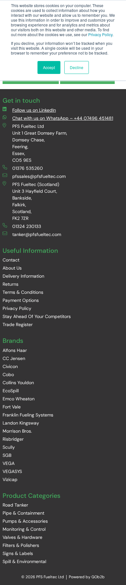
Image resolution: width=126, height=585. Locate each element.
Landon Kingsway (21, 423)
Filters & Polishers (21, 545)
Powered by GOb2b (87, 577)
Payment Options (21, 300)
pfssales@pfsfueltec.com (39, 176)
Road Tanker (15, 505)
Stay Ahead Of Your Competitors (37, 316)
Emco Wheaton (19, 399)
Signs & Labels (18, 553)
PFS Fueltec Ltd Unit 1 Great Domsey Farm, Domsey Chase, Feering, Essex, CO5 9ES (39, 143)
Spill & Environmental (24, 561)
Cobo (8, 374)
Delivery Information (23, 276)
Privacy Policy (100, 34)
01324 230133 (26, 226)
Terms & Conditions (23, 292)
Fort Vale (12, 407)
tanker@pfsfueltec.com (36, 234)
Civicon (10, 366)
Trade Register (18, 324)
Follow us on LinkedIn (34, 110)
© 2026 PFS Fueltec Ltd (42, 577)
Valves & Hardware (22, 537)
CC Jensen (14, 358)
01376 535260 (27, 168)
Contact (11, 260)
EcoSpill (11, 391)
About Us (12, 268)
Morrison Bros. (17, 431)
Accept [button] (49, 67)
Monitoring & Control (24, 529)
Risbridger (13, 439)
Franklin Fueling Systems (28, 415)
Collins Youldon (18, 382)
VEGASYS (12, 471)
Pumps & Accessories (25, 521)
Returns (10, 284)
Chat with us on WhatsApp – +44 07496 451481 (62, 118)
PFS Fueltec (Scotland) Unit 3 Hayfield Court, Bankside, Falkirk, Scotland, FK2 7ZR (35, 201)
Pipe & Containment (23, 513)
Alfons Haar (15, 350)
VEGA (9, 463)
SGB (7, 455)
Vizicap (10, 479)
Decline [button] (76, 67)
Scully (9, 447)
